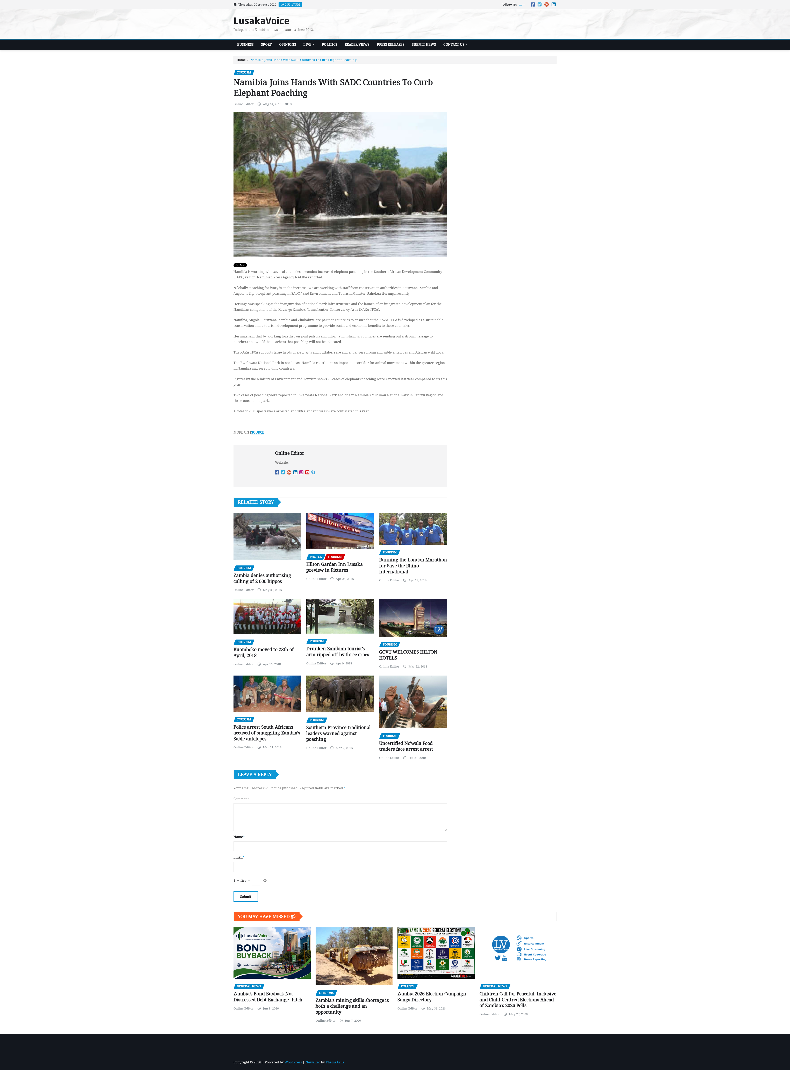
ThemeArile (335, 1062)
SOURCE (257, 432)
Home (241, 60)
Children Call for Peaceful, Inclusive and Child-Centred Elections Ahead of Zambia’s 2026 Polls (518, 999)
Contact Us (454, 45)
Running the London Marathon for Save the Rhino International (413, 565)
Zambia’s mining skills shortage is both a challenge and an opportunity (352, 1006)
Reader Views (357, 45)
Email (239, 857)
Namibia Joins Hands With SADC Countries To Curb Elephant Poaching (304, 60)
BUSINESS (245, 45)
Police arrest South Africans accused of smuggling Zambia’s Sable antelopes (267, 733)
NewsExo (313, 1062)
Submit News (424, 45)
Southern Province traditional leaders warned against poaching (338, 733)
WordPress (293, 1062)
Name (239, 837)
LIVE (307, 45)
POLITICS (329, 45)
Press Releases (390, 45)
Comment (241, 799)
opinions (287, 45)
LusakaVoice (262, 21)
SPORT (266, 45)
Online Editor (244, 104)
